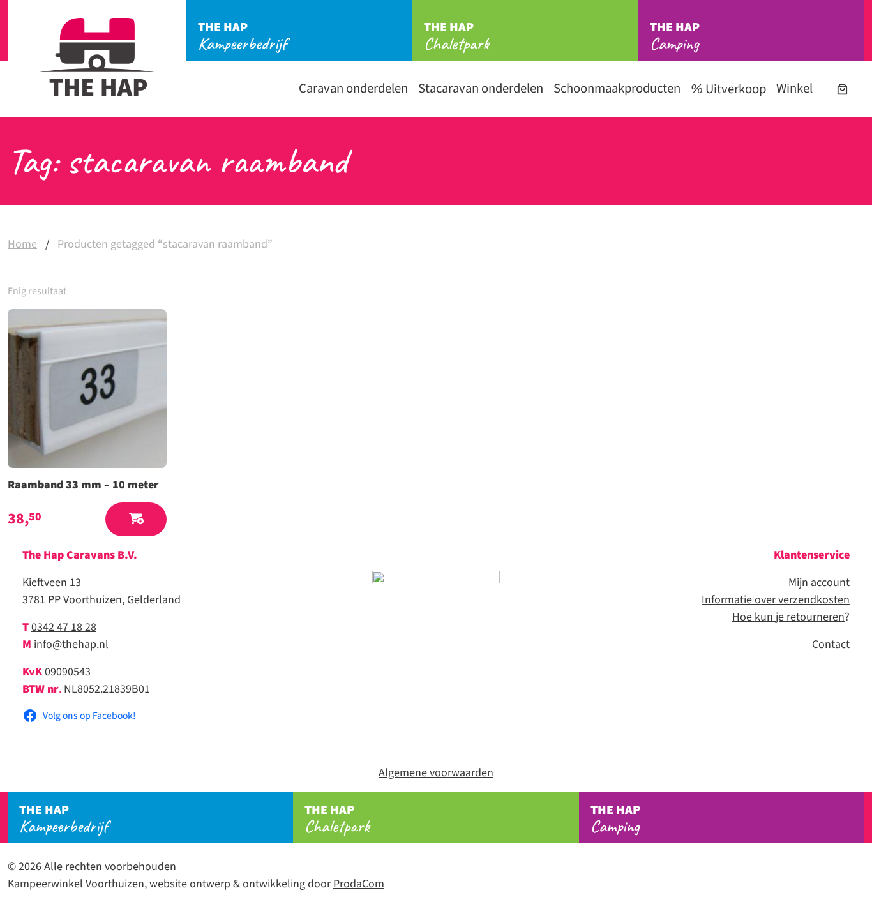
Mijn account (819, 583)
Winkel (794, 88)
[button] (136, 519)
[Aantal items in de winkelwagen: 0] (842, 89)
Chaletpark (456, 36)
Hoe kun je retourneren (788, 617)
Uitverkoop (734, 89)
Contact (831, 644)
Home (22, 244)
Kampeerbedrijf (242, 36)
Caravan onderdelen (353, 88)
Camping (675, 36)
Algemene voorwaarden (436, 773)
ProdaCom (358, 884)
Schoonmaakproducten (616, 88)
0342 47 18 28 (63, 627)
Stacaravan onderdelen (480, 88)
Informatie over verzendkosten (776, 600)
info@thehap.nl (71, 644)
